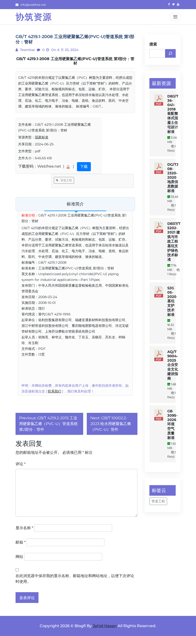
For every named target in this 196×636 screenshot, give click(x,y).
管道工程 (65, 180)
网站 (19, 556)
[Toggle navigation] (175, 16)
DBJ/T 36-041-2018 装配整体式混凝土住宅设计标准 (172, 114)
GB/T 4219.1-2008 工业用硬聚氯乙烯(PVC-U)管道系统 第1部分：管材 (75, 61)
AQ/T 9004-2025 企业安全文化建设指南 (172, 365)
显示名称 (24, 528)
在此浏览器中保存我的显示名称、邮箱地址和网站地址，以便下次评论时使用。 (75, 579)
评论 (21, 464)
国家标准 (41, 137)
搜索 (153, 44)
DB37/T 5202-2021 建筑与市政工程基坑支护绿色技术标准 (173, 241)
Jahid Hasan (105, 626)
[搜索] (170, 53)
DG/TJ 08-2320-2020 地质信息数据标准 (172, 177)
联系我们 (54, 391)
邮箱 (21, 542)
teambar (27, 50)
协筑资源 (34, 16)
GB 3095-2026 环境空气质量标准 (172, 424)
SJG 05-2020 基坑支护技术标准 (171, 301)
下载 (84, 166)
